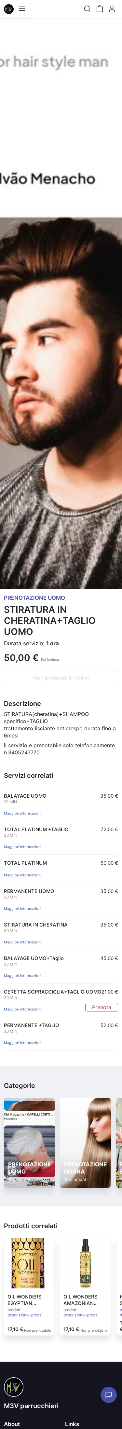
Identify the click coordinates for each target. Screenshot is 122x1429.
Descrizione (22, 704)
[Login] (112, 9)
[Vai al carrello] (99, 9)
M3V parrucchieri (31, 1406)
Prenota (101, 1007)
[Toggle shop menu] (22, 9)
